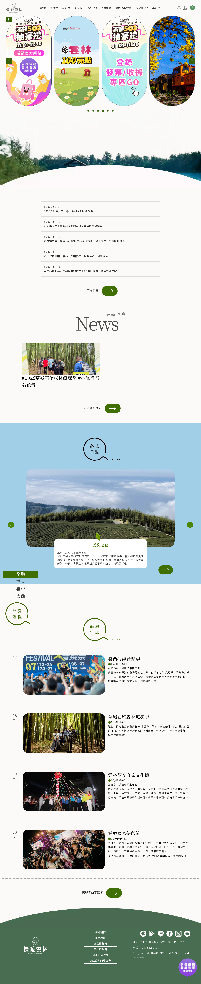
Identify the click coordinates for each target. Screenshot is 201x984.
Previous (11, 525)
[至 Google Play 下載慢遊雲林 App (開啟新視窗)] (152, 933)
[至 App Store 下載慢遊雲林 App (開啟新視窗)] (143, 933)
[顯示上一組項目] (9, 61)
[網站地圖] (179, 7)
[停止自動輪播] (9, 19)
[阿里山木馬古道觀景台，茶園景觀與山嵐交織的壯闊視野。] (100, 508)
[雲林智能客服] (192, 8)
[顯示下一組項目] (192, 61)
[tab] (20, 574)
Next (190, 525)
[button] (42, 7)
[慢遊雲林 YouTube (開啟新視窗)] (187, 933)
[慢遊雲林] (14, 7)
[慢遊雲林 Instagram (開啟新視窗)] (178, 933)
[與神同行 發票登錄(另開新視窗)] (187, 968)
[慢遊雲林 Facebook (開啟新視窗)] (169, 933)
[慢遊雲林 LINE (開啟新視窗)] (161, 933)
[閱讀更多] (165, 569)
